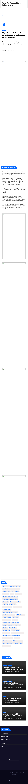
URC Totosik (17, 638)
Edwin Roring (6, 601)
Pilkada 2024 (15, 620)
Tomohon (4, 30)
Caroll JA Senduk (15, 591)
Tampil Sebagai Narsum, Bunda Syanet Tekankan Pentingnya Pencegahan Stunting (13, 173)
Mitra (5, 696)
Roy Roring (5, 627)
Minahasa (13, 614)
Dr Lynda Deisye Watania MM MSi (10, 599)
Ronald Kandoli (17, 625)
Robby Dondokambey (7, 625)
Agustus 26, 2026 (8, 687)
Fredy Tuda (5, 604)
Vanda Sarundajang (7, 640)
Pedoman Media (5, 736)
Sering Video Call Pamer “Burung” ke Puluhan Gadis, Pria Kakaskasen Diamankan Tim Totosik (13, 191)
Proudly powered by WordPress (10, 772)
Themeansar (13, 774)
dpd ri (12, 594)
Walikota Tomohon (19, 643)
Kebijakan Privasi (5, 739)
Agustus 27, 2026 (8, 671)
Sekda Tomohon (6, 630)
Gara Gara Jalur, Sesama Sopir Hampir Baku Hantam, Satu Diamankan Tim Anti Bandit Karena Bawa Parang (13, 183)
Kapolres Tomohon (7, 609)
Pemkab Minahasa (7, 617)
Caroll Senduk (6, 594)
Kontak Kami (4, 746)
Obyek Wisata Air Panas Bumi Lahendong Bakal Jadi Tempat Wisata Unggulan (13, 35)
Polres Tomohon (15, 622)
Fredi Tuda (18, 601)
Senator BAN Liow (15, 630)
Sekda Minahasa (13, 627)
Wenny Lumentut (6, 645)
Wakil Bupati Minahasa (18, 640)
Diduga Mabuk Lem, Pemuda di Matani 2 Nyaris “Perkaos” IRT (14, 669)
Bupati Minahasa (6, 591)
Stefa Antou (13, 632)
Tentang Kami (4, 733)
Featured (12, 601)
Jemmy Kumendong (7, 607)
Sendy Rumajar (6, 632)
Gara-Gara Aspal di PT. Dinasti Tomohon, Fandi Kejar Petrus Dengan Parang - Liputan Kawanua (13, 180)
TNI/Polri (10, 681)
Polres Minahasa (6, 622)
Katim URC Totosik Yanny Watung (10, 612)
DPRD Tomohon (18, 594)
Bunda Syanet (17, 588)
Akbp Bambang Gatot (7, 588)
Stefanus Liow (21, 632)
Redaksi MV (14, 39)
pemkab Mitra (15, 617)
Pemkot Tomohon (6, 620)
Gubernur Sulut (12, 604)
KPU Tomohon (6, 614)
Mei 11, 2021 (6, 39)
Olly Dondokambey (20, 614)
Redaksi (3, 743)
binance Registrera (7, 171)
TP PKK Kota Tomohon (8, 638)
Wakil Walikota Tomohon (8, 643)
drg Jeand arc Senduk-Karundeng (10, 596)
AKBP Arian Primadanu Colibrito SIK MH (11, 586)
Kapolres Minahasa (17, 607)
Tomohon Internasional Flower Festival (11, 635)
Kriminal (5, 665)
